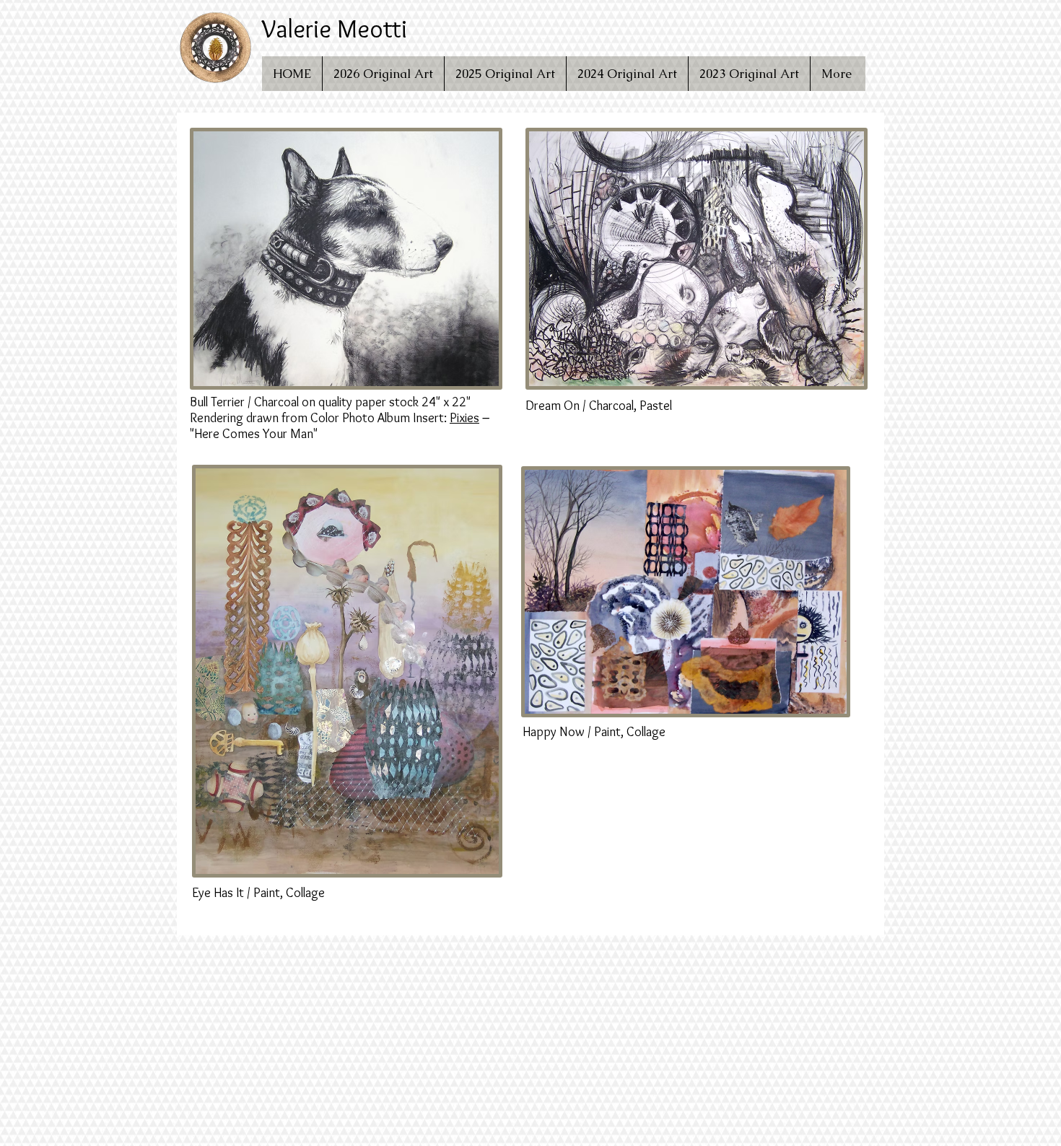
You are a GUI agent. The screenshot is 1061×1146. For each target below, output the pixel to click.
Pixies (464, 418)
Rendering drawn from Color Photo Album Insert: (320, 418)
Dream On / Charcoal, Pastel (598, 406)
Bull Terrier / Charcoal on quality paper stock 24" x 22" (330, 402)
